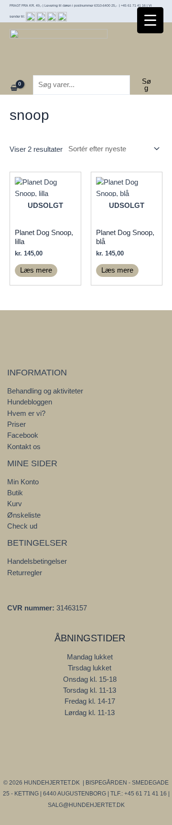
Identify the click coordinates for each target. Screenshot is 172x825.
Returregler (24, 573)
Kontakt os (24, 447)
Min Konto (23, 482)
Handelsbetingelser (37, 561)
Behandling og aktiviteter (45, 391)
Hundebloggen (29, 402)
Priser (16, 424)
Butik (15, 493)
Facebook (22, 435)
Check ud (22, 526)
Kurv (14, 504)
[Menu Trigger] (150, 20)
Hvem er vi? (26, 413)
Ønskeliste (24, 515)
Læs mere (36, 270)
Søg (146, 85)
